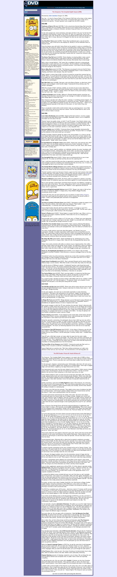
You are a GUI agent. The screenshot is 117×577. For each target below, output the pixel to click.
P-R (69, 7)
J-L (64, 7)
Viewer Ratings (78, 7)
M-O (66, 7)
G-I (62, 7)
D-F (60, 7)
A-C (57, 7)
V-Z (73, 7)
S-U (71, 7)
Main (84, 7)
